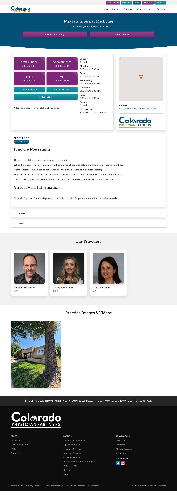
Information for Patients (74, 440)
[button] (141, 76)
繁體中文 (49, 401)
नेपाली (107, 401)
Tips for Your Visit (71, 444)
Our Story (15, 440)
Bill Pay (137, 2)
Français (99, 401)
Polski (149, 401)
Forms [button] (20, 223)
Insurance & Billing (54, 34)
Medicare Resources (72, 453)
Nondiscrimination (54, 485)
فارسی (142, 401)
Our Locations (144, 9)
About (115, 9)
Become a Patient (113, 2)
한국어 (58, 401)
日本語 (123, 401)
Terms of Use (17, 485)
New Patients (122, 34)
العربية (82, 401)
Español (29, 401)
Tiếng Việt (39, 401)
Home (106, 9)
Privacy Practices (34, 485)
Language (159, 2)
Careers (161, 9)
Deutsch (90, 401)
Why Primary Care (19, 444)
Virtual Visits (45, 96)
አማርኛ (75, 401)
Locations (120, 440)
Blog (65, 474)
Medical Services (124, 449)
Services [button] (21, 213)
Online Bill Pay (62, 89)
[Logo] (24, 9)
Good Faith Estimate (75, 485)
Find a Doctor (126, 2)
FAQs (13, 449)
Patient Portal (147, 2)
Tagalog (115, 401)
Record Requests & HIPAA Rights (79, 461)
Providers (120, 444)
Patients (127, 9)
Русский (66, 401)
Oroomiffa (132, 401)
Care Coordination (71, 457)
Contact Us (16, 453)
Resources (68, 470)
